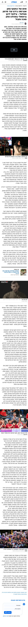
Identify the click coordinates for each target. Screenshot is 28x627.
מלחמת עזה (14, 592)
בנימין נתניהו (24, 594)
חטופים (18, 592)
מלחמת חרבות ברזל (6, 592)
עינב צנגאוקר (24, 592)
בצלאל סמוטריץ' (17, 594)
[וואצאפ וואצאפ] (5, 2)
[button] (21, 2)
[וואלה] (14, 2)
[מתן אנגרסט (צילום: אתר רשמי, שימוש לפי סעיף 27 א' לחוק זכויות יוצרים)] (14, 292)
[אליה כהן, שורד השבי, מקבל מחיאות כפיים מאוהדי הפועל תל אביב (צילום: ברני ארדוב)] (14, 422)
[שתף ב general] (2, 2)
